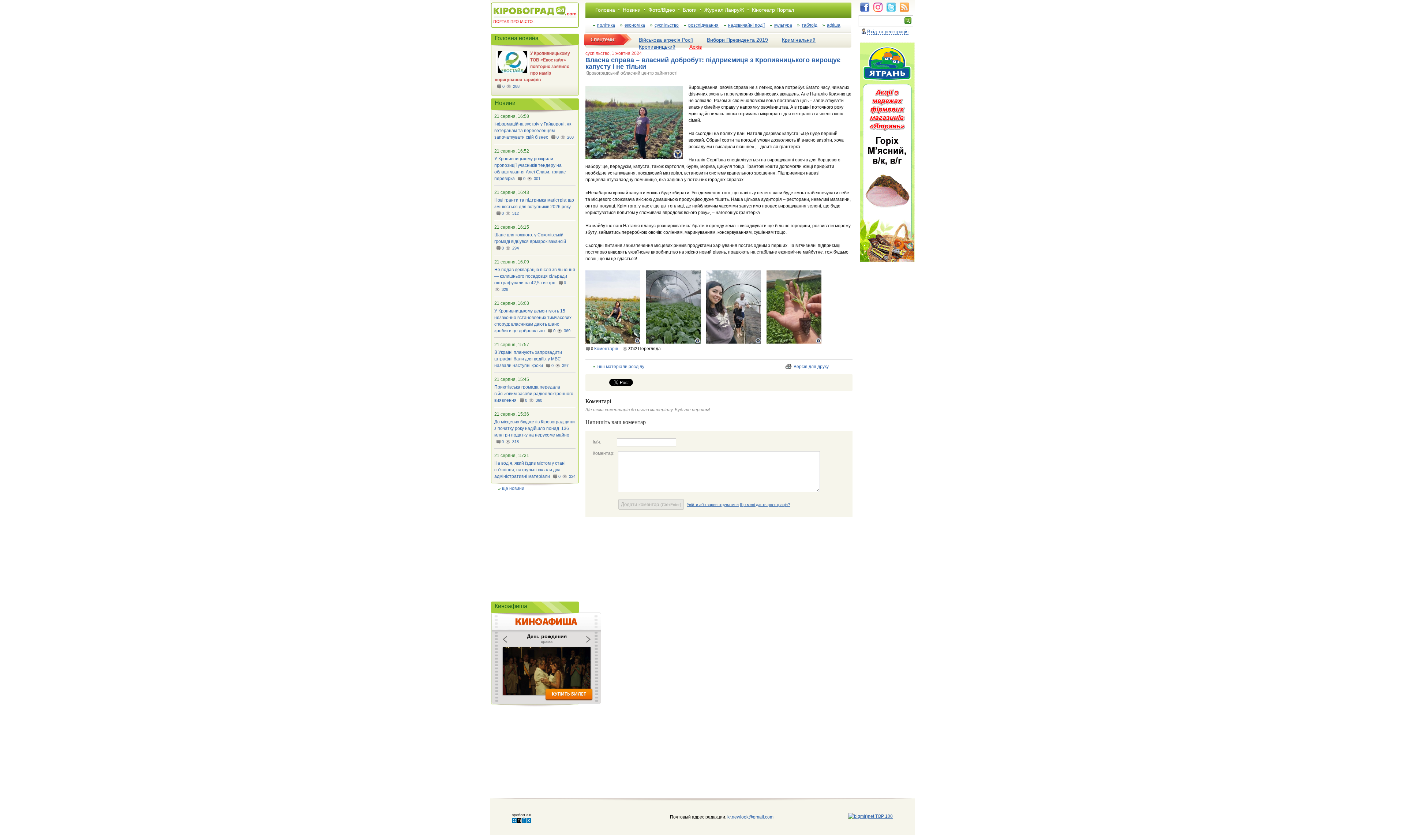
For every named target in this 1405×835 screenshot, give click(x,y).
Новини (632, 10)
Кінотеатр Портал (773, 10)
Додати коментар (651, 504)
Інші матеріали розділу (620, 366)
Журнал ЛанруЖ (724, 10)
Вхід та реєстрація (887, 31)
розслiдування (703, 25)
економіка (635, 25)
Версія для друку (811, 366)
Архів (695, 47)
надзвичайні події (746, 25)
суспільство (667, 25)
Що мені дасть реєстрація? (765, 504)
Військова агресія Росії (666, 40)
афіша (833, 25)
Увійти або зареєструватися (713, 504)
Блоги (690, 10)
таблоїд (809, 25)
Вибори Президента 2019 (737, 40)
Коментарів (606, 348)
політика (606, 25)
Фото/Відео (661, 10)
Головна (605, 10)
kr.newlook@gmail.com (742, 817)
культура (783, 25)
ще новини (513, 488)
